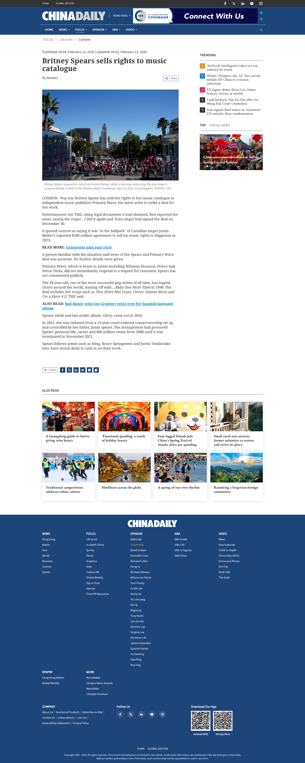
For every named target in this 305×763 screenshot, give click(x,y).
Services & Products (67, 712)
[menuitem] (120, 16)
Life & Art (66, 39)
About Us (47, 712)
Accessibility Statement (56, 723)
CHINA (45, 3)
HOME (49, 29)
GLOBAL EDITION (65, 3)
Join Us (81, 718)
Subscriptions (66, 718)
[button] (204, 166)
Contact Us (48, 718)
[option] (231, 152)
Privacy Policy (81, 723)
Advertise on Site (92, 712)
